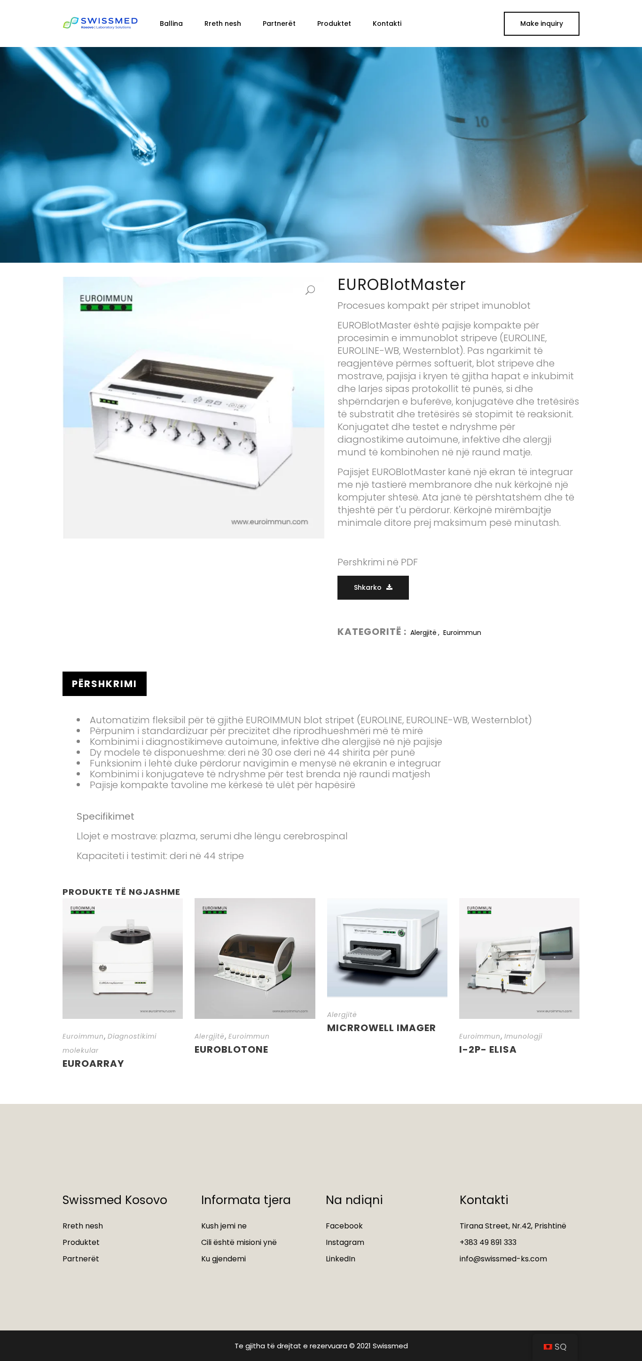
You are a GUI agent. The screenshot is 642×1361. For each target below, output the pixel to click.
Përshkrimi (104, 683)
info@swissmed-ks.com (503, 1258)
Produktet (81, 1242)
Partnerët (81, 1258)
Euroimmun (462, 632)
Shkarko (368, 587)
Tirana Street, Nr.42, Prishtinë (513, 1225)
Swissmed (390, 1346)
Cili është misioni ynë (239, 1242)
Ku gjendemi (223, 1258)
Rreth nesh (83, 1225)
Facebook (344, 1225)
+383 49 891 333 (488, 1242)
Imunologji (523, 1036)
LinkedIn (340, 1258)
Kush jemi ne (224, 1225)
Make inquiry (541, 23)
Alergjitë (423, 632)
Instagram (345, 1242)
